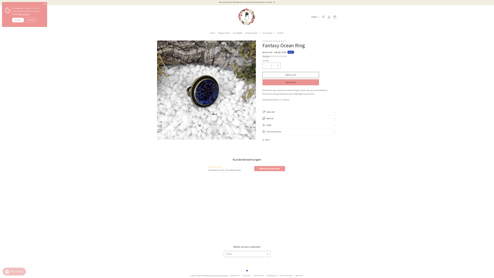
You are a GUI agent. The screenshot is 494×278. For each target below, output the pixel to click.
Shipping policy (272, 275)
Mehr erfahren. (24, 14)
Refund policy (235, 275)
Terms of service (259, 275)
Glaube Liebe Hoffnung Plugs (205, 276)
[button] (252, 33)
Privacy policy (246, 275)
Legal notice (299, 275)
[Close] (45, 4)
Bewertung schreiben (269, 168)
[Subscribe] (267, 254)
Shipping (265, 56)
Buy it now (291, 82)
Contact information (286, 275)
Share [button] (267, 139)
